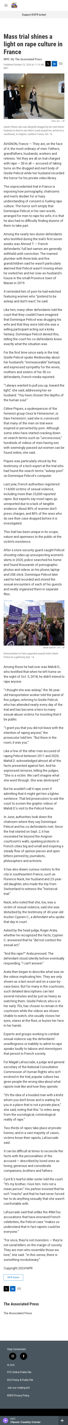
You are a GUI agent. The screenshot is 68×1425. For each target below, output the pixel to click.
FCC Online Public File (19, 1372)
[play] (5, 1420)
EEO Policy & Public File (20, 1380)
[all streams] (63, 1420)
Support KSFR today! (34, 14)
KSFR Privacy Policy (18, 1395)
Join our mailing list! (18, 1387)
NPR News (13, 1277)
